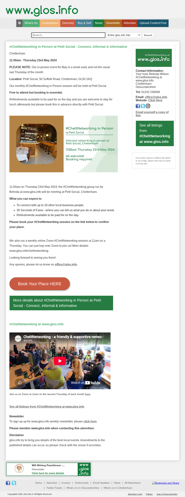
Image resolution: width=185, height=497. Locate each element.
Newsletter (113, 23)
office (148, 97)
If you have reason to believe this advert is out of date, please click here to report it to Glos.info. (153, 161)
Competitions (50, 23)
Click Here (155, 100)
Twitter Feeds (54, 487)
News (98, 23)
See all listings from (154, 133)
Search (148, 35)
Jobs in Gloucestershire (166, 494)
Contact (65, 482)
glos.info (161, 97)
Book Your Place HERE (39, 283)
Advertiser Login (135, 494)
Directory (68, 23)
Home (38, 482)
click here (90, 421)
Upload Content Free (153, 23)
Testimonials (82, 482)
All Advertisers (133, 482)
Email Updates (101, 482)
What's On (31, 23)
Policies (149, 494)
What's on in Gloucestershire (82, 487)
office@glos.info (66, 264)
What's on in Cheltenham (118, 487)
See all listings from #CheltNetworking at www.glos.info (46, 406)
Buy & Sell (84, 23)
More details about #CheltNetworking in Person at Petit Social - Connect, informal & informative (57, 303)
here (87, 394)
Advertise (130, 23)
